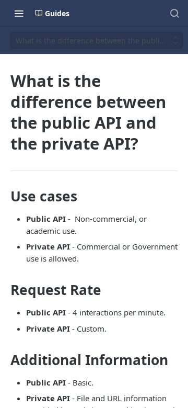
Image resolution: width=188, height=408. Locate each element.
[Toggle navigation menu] (18, 13)
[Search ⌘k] (174, 13)
